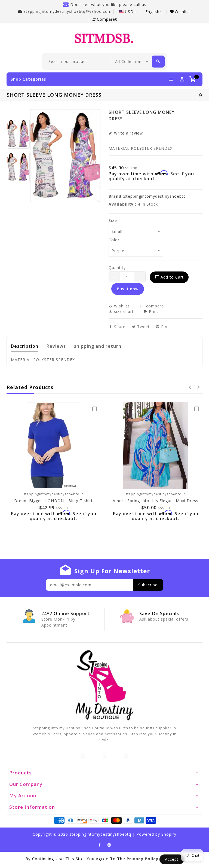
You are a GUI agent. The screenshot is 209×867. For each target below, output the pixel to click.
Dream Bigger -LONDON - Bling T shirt (53, 500)
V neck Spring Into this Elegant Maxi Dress (155, 500)
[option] (18, 134)
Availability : (122, 204)
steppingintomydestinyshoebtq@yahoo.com (68, 11)
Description (24, 346)
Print (152, 311)
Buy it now (128, 288)
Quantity (117, 267)
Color (114, 239)
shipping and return (97, 346)
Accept (172, 859)
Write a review (128, 133)
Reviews (56, 346)
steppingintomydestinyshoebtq (155, 196)
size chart (123, 311)
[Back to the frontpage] (201, 94)
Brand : (116, 196)
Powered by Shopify (156, 834)
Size (113, 220)
